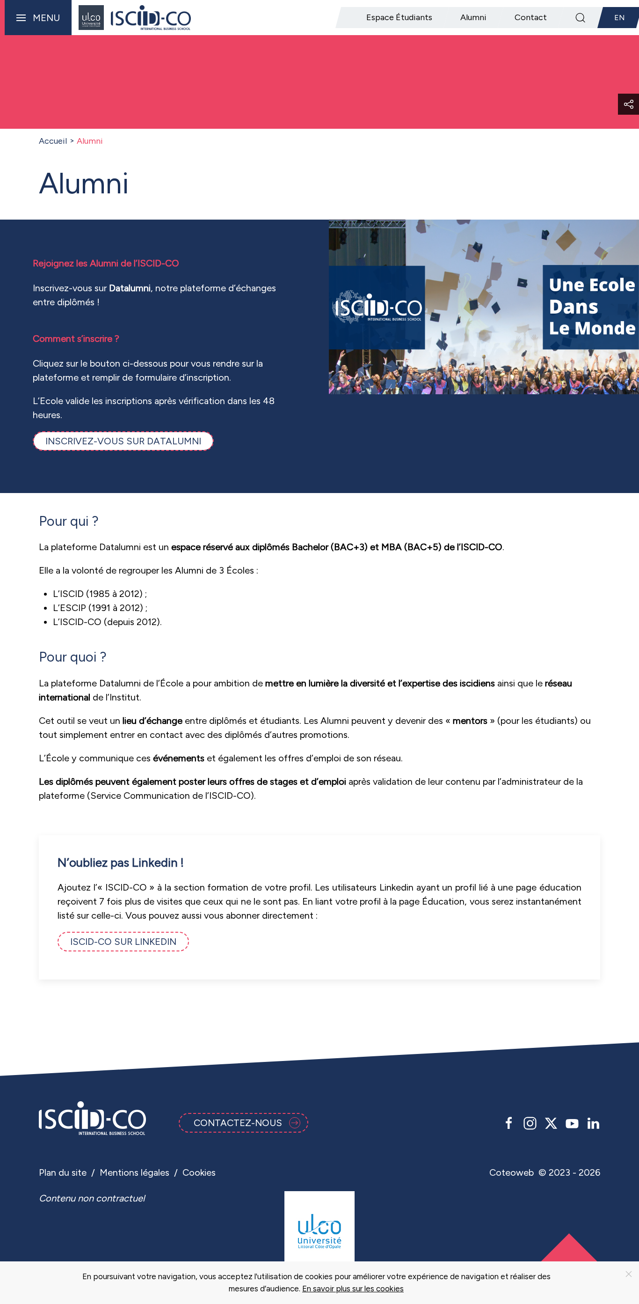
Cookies (199, 1172)
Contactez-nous (238, 1122)
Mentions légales (134, 1172)
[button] (36, 17)
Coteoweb (511, 1172)
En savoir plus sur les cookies (353, 1288)
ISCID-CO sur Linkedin (123, 941)
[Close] (628, 1274)
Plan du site (63, 1172)
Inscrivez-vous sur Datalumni (123, 441)
